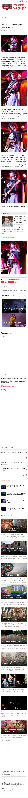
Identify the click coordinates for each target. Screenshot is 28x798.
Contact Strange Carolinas (12, 708)
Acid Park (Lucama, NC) (10, 575)
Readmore (24, 537)
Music (6, 21)
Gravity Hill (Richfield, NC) (11, 641)
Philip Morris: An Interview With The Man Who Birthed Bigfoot (12, 684)
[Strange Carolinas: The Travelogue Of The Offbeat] (14, 9)
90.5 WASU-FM (9, 229)
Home (2, 21)
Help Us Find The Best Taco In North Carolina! (13, 731)
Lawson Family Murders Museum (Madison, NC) (11, 530)
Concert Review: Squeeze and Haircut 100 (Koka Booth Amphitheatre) (16, 494)
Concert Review (12, 21)
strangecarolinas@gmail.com (7, 386)
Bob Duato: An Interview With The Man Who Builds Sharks (13, 596)
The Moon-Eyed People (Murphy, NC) (10, 663)
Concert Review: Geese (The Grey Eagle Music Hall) (13, 309)
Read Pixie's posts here (8, 237)
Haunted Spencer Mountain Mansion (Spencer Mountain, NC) (13, 551)
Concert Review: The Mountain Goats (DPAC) (16, 501)
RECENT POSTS (5, 481)
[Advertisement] (14, 13)
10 (3, 727)
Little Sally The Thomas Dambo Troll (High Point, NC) (13, 618)
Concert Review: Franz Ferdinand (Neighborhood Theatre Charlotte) (15, 509)
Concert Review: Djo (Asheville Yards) (12, 323)
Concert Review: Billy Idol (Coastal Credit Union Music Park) (15, 486)
